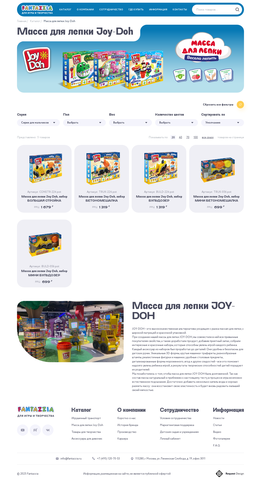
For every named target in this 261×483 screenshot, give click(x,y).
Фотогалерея (221, 439)
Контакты (180, 9)
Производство (126, 432)
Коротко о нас (126, 418)
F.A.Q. (216, 446)
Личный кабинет (170, 439)
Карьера (122, 439)
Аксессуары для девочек (86, 439)
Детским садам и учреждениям (179, 432)
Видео (217, 432)
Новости (218, 418)
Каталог (35, 21)
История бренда (127, 425)
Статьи (217, 425)
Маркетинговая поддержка (177, 425)
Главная (21, 21)
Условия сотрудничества (175, 418)
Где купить (136, 9)
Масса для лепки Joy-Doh (87, 425)
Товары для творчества (86, 432)
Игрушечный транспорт (86, 418)
